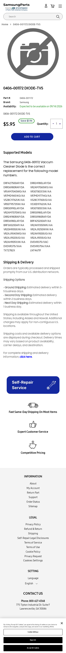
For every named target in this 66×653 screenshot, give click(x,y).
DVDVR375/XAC (39, 242)
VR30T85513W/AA (40, 208)
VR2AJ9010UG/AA (40, 237)
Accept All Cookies (33, 648)
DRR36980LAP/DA (14, 221)
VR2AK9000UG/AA (41, 233)
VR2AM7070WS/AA (15, 212)
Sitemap (33, 506)
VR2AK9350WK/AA (41, 225)
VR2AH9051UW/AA (14, 242)
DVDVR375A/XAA (40, 246)
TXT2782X (9, 250)
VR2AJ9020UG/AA (14, 237)
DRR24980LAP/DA (40, 183)
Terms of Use (33, 547)
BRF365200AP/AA (14, 225)
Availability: (9, 106)
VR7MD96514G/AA (14, 195)
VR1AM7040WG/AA (15, 191)
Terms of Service (33, 542)
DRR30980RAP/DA (40, 216)
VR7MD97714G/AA (40, 195)
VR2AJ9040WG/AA (15, 233)
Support (33, 497)
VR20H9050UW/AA (15, 229)
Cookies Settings (33, 632)
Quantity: (43, 124)
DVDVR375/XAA (13, 246)
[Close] (62, 623)
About (33, 483)
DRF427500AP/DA (14, 183)
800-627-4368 (37, 601)
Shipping (33, 533)
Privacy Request (33, 556)
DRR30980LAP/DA (40, 212)
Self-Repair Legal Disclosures (33, 538)
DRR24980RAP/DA (14, 216)
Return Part (33, 492)
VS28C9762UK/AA (14, 200)
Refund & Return (33, 529)
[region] (33, 635)
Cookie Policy (33, 551)
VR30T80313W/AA (40, 191)
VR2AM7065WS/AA (41, 187)
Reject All (33, 640)
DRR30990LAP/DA (14, 208)
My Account (33, 488)
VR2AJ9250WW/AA (41, 229)
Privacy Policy (33, 524)
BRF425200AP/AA (40, 221)
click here (26, 356)
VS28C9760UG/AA (41, 200)
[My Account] (47, 6)
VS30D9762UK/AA (40, 204)
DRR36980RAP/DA (14, 187)
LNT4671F (35, 250)
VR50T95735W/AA (14, 204)
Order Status (33, 502)
